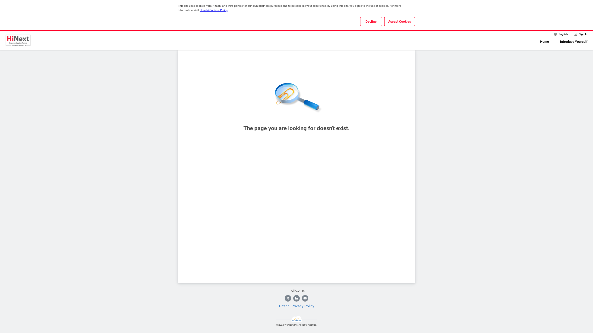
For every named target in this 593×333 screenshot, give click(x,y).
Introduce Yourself (573, 41)
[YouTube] (305, 298)
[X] (288, 298)
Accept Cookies (399, 21)
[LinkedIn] (296, 298)
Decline (371, 21)
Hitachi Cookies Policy (213, 10)
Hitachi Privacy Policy (296, 306)
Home (544, 41)
